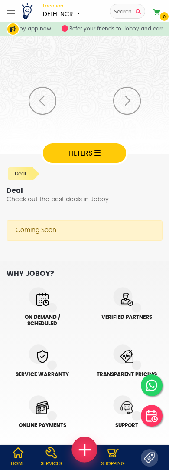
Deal (20, 173)
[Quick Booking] (151, 416)
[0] (156, 12)
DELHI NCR (59, 10)
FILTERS (81, 153)
